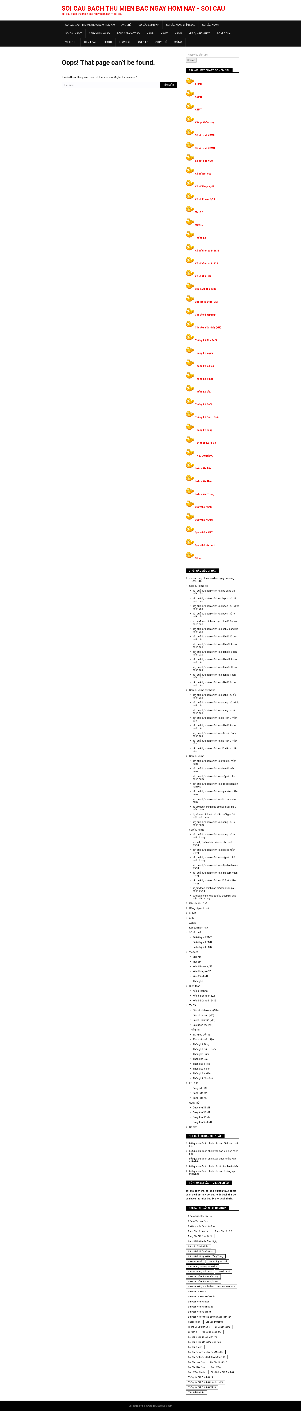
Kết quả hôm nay (199, 33)
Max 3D (199, 212)
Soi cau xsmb (136, 1405)
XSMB (150, 33)
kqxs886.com (164, 1405)
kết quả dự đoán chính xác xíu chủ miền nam (214, 762)
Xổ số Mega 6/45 (204, 186)
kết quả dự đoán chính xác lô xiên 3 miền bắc (215, 742)
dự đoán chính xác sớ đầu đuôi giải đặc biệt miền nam (214, 816)
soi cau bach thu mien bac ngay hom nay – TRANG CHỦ (98, 24)
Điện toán (90, 42)
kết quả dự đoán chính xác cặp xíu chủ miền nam (214, 777)
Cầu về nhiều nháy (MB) (208, 327)
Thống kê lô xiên (204, 366)
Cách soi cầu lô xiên (198, 1246)
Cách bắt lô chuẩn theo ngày (202, 1241)
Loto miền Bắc (203, 468)
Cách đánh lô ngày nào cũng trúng (205, 1256)
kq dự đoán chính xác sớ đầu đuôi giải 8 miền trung (214, 889)
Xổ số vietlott (203, 173)
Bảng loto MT (200, 1088)
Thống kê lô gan (204, 353)
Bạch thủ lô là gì (224, 1231)
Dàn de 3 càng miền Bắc (199, 1271)
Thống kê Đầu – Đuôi (207, 417)
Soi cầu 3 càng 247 (211, 1332)
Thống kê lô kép (204, 378)
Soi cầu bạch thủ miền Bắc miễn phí (205, 1352)
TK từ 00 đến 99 (204, 455)
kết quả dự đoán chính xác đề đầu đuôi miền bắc (214, 734)
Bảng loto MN (200, 1093)
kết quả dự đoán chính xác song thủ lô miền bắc (214, 711)
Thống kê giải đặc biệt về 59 (202, 1387)
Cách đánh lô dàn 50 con (200, 1251)
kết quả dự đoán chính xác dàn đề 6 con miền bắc (215, 653)
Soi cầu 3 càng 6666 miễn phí (202, 1337)
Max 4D (199, 225)
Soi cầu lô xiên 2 (218, 1362)
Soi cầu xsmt (73, 33)
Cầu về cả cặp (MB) (206, 314)
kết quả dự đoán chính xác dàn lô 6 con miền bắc (214, 684)
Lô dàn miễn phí (222, 1327)
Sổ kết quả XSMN (205, 148)
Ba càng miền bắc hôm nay (201, 1226)
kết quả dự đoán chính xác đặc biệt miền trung (215, 866)
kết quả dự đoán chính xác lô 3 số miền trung (214, 882)
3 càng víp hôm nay (198, 1221)
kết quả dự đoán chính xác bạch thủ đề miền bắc (214, 600)
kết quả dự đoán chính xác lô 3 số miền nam (214, 800)
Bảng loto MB (200, 1097)
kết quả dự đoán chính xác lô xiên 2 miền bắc (215, 719)
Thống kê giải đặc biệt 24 (200, 1377)
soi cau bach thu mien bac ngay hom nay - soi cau (143, 8)
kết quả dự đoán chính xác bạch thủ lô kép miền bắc (216, 607)
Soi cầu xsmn (210, 24)
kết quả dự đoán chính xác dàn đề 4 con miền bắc (215, 645)
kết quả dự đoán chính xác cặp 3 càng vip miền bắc (215, 630)
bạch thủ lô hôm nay (199, 1231)
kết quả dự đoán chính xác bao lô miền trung (214, 851)
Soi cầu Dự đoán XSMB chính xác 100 (206, 1357)
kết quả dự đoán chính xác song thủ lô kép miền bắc (216, 704)
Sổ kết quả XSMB (205, 135)
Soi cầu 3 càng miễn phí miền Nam (204, 1342)
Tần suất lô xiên (196, 1392)
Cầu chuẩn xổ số (99, 33)
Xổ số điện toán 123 (206, 263)
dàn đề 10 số (223, 1271)
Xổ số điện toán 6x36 (207, 250)
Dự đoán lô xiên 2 (197, 1291)
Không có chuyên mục (199, 1327)
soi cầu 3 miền (195, 1347)
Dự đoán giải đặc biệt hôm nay (203, 1276)
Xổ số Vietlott (200, 976)
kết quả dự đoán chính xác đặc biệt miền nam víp (215, 785)
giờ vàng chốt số (214, 1322)
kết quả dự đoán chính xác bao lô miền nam (214, 770)
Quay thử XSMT (204, 532)
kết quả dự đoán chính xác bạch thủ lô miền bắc (214, 615)
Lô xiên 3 (192, 1332)
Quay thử (161, 42)
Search (191, 60)
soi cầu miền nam (197, 1367)
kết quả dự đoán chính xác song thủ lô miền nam (214, 823)
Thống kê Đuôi (203, 404)
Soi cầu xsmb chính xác (180, 24)
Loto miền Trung (204, 494)
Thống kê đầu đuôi (206, 340)
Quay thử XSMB (204, 507)
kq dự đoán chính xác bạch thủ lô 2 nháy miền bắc (215, 622)
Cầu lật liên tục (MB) (206, 301)
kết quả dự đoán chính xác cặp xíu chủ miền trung (214, 859)
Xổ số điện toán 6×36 (204, 1000)
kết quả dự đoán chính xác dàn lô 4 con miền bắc (214, 676)
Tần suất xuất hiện (205, 443)
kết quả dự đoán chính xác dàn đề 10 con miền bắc (215, 668)
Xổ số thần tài (203, 276)
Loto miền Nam (203, 481)
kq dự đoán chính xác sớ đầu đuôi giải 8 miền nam (214, 808)
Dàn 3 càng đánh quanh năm (202, 1266)
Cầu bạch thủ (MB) (205, 289)
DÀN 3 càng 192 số (217, 1261)
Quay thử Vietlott (205, 545)
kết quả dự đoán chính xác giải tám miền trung (215, 874)
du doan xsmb (195, 1261)
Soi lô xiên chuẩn (196, 1372)
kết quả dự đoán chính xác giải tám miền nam (215, 793)
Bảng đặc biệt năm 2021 (200, 1236)
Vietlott (71, 42)
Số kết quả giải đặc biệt (222, 1372)
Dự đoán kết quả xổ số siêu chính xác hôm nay (211, 1286)
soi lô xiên (216, 1367)
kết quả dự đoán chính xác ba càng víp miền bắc (214, 592)
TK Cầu (107, 42)
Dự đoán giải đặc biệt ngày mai (203, 1281)
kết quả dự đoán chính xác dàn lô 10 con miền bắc (215, 638)
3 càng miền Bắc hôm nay (200, 1216)
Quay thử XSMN (204, 519)
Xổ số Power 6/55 (205, 199)
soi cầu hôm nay (196, 1362)
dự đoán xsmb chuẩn (198, 1302)
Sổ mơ (178, 42)
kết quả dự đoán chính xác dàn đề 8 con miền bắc (215, 661)
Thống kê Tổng (204, 430)
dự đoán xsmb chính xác (200, 1307)
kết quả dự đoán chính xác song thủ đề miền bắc (214, 696)
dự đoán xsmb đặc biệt (199, 1312)
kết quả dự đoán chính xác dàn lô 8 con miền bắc (214, 727)
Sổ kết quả (224, 33)
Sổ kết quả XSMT (205, 160)
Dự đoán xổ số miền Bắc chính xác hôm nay (209, 1317)
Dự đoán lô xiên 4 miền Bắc (201, 1297)
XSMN (178, 33)
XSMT (164, 33)
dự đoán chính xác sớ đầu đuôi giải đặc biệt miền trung (214, 897)
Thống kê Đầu (203, 391)
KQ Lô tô (143, 42)
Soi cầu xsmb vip (148, 24)
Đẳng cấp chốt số (128, 33)
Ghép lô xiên (194, 1322)
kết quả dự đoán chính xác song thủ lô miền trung (214, 836)
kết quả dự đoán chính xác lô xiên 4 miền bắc (215, 750)
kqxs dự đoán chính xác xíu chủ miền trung (213, 843)
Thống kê (124, 42)
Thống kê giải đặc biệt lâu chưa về (205, 1382)
